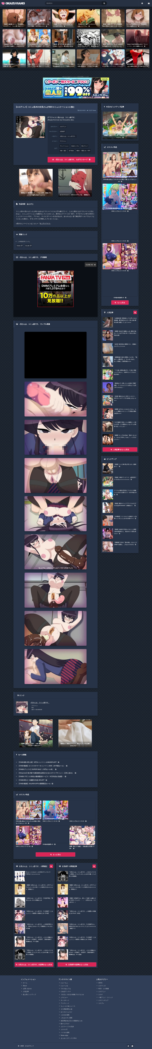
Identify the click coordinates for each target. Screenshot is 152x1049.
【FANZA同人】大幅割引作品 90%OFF (31, 780)
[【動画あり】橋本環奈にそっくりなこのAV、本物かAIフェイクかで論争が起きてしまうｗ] (36, 183)
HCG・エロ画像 (103, 988)
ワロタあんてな (66, 988)
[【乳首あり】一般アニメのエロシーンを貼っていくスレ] (88, 18)
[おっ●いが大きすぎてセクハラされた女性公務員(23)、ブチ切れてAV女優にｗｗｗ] (88, 58)
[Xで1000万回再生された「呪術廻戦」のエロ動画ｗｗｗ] (137, 18)
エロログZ (64, 1029)
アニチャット (65, 1003)
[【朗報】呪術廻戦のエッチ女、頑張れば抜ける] (14, 58)
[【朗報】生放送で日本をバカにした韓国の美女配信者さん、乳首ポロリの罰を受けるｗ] (120, 533)
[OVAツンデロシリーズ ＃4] (55, 810)
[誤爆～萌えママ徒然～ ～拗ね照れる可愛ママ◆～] (82, 835)
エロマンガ (102, 986)
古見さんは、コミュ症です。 (68, 136)
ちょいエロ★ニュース (68, 1006)
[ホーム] (128, 1045)
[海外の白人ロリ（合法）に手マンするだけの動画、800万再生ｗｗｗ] (39, 18)
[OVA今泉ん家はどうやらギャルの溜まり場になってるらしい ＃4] (28, 810)
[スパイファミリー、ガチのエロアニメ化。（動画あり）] (75, 183)
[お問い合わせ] (132, 1045)
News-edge (64, 1035)
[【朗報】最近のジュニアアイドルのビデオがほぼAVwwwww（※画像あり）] (120, 507)
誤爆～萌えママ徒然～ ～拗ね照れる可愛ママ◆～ (81, 847)
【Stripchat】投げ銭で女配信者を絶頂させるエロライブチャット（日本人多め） (46, 773)
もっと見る (57, 854)
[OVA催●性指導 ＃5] (55, 834)
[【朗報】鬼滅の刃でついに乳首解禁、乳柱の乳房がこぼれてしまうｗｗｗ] (113, 18)
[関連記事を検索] (51, 866)
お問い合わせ (27, 988)
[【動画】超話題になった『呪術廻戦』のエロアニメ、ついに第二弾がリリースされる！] (14, 18)
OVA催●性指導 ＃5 (48, 844)
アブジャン (63, 141)
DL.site (27, 245)
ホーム (25, 983)
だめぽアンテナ (66, 991)
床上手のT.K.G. (45, 223)
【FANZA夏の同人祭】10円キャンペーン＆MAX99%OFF (37, 762)
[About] (142, 3)
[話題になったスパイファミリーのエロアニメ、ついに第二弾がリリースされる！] (39, 58)
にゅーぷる (64, 986)
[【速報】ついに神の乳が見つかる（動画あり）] (120, 468)
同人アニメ (84, 146)
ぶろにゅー (64, 997)
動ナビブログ (65, 1024)
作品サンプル (75, 146)
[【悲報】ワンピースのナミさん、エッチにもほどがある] (63, 18)
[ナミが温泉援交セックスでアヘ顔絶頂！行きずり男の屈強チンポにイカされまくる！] (39, 38)
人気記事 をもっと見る (121, 449)
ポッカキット (65, 1000)
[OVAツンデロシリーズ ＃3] (82, 810)
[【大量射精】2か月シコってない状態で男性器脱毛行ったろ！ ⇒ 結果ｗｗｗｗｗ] (63, 58)
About (25, 986)
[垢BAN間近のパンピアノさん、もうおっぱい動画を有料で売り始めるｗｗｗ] (137, 58)
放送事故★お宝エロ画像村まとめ (71, 1021)
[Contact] (148, 3)
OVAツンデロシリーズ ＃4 (50, 821)
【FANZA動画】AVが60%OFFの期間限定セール (34, 783)
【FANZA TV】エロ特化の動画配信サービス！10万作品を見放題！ (41, 776)
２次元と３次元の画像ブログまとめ (72, 994)
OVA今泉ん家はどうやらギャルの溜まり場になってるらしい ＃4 (28, 822)
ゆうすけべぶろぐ (66, 1012)
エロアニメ (63, 126)
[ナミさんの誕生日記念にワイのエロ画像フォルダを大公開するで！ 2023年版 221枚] (120, 494)
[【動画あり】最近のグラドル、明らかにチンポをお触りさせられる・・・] (75, 733)
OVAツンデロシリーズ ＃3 (76, 821)
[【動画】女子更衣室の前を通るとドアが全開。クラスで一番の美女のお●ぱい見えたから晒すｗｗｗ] (63, 38)
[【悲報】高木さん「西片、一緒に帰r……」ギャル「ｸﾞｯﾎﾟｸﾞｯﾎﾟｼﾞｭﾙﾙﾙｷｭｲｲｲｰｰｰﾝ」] (36, 733)
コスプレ (101, 1003)
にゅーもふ (64, 983)
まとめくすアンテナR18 (68, 1038)
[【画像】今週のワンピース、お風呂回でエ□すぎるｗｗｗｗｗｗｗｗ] (120, 125)
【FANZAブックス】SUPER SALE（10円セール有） (36, 769)
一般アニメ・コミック (105, 997)
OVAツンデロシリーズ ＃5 (23, 846)
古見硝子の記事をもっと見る (78, 964)
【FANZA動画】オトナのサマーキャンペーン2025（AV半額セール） (41, 766)
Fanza (18, 245)
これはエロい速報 (66, 1018)
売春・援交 (63, 150)
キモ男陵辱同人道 (66, 1009)
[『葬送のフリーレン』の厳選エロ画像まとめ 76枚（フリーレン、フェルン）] (113, 58)
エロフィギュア (103, 1000)
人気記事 (26, 991)
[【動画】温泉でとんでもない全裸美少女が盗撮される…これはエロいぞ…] (113, 38)
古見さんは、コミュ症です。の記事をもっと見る (35, 964)
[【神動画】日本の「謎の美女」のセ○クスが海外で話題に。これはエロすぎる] (14, 38)
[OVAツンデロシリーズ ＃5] (28, 835)
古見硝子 (62, 131)
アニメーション (64, 146)
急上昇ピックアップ (29, 994)
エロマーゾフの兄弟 (67, 1026)
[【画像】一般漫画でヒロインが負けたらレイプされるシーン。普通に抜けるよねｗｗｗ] (88, 38)
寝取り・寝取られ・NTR (83, 150)
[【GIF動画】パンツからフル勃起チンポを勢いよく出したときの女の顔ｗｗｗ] (120, 520)
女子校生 (71, 150)
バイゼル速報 (65, 1032)
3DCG (100, 983)
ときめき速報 (65, 1015)
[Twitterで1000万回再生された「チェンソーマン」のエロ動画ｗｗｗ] (137, 38)
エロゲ (100, 994)
